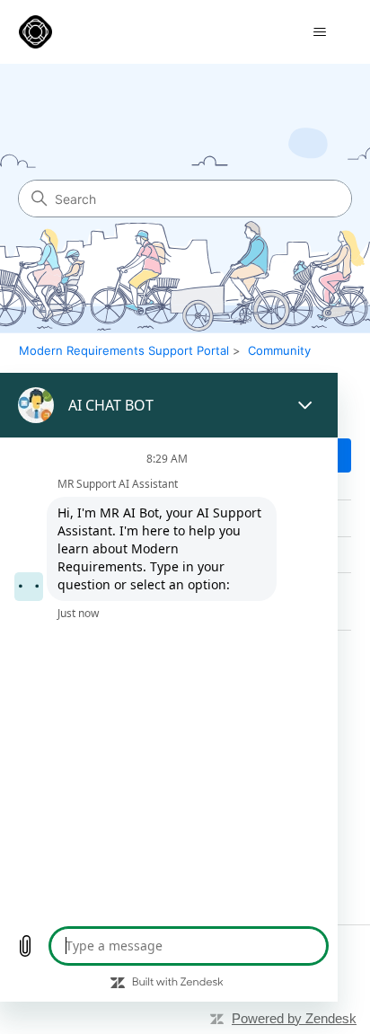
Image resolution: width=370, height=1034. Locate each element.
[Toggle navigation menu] (319, 32)
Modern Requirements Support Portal (124, 350)
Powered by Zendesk (294, 1018)
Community (279, 350)
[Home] (35, 32)
